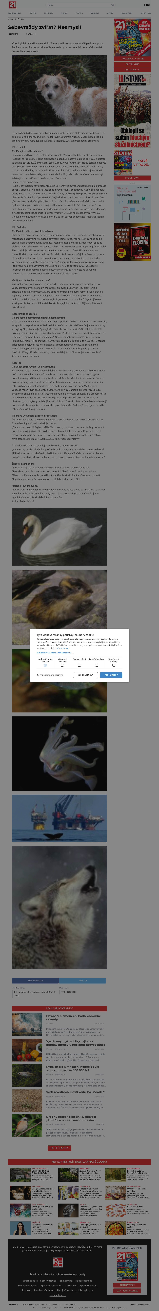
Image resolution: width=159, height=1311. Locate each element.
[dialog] (79, 655)
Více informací (63, 648)
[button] (79, 653)
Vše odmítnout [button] (85, 675)
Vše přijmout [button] (111, 675)
